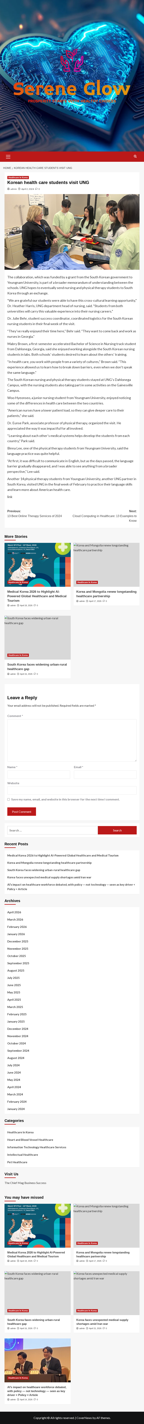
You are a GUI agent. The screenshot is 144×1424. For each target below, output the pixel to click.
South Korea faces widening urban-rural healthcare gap (43, 870)
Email (78, 767)
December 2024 (17, 1028)
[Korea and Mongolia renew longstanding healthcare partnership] (107, 565)
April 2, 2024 (27, 189)
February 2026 (17, 926)
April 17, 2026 (95, 601)
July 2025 (13, 977)
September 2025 (18, 963)
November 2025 (17, 948)
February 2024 (17, 1101)
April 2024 (14, 1087)
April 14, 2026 (26, 1399)
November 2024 (17, 1036)
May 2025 (13, 992)
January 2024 (16, 1109)
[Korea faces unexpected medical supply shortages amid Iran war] (107, 1293)
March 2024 (15, 1094)
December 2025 (17, 941)
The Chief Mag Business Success (25, 1183)
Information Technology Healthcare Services (36, 1147)
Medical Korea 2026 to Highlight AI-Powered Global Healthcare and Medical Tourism (37, 596)
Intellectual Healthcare (22, 1154)
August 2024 (15, 1058)
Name (12, 767)
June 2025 (14, 985)
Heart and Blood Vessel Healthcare (30, 1139)
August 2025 (15, 970)
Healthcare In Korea (18, 177)
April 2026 (14, 912)
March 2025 (15, 1007)
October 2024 (16, 1043)
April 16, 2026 (26, 674)
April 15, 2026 (95, 1328)
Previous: (34, 514)
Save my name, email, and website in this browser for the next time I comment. (65, 799)
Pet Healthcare (17, 1162)
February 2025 (17, 1014)
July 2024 (13, 1065)
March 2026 (15, 919)
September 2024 (18, 1050)
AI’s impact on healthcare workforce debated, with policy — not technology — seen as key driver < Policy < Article (71, 887)
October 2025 (16, 956)
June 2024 (14, 1072)
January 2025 (16, 1021)
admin (13, 189)
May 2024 (13, 1079)
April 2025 (14, 999)
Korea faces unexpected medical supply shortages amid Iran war (49, 877)
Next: (105, 516)
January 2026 (16, 934)
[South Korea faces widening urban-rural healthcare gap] (37, 638)
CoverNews (84, 1418)
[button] (8, 156)
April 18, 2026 (26, 605)
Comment (15, 716)
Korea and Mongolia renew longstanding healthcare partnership (49, 862)
